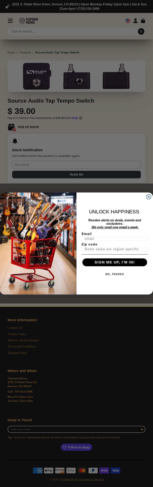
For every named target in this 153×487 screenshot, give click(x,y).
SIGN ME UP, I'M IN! (115, 262)
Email (87, 234)
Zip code (89, 244)
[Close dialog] (148, 196)
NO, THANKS (114, 274)
